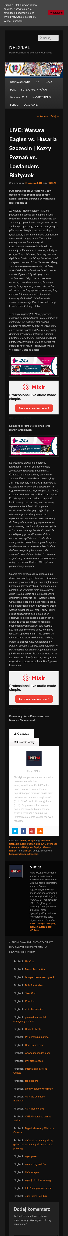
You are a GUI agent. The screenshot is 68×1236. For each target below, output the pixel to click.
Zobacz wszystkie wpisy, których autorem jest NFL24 (43, 927)
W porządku (56, 12)
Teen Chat (30, 993)
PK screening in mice (37, 1037)
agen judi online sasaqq (38, 1180)
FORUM (14, 104)
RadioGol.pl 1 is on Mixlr (20, 708)
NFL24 (52, 183)
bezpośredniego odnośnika (23, 854)
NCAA (49, 82)
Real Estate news (34, 1045)
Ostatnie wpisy (25, 742)
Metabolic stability (35, 969)
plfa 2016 (41, 843)
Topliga (31, 840)
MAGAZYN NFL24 (41, 97)
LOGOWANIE (31, 104)
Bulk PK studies (34, 985)
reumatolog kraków (35, 1164)
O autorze (22, 733)
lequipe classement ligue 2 (39, 977)
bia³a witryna (32, 1172)
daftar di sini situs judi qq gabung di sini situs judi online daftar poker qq (33, 1144)
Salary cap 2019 (18, 97)
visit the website (34, 1009)
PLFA (13, 89)
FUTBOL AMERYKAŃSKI (34, 89)
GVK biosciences (34, 1108)
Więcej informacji (13, 21)
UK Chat (29, 961)
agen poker (31, 1156)
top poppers (31, 1080)
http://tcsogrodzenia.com (38, 1188)
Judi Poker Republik (36, 1196)
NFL (38, 82)
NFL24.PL (19, 47)
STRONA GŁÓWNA (20, 82)
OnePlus (30, 1001)
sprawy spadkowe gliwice (39, 1088)
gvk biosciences (34, 1060)
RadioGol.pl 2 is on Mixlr (20, 418)
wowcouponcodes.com (37, 1053)
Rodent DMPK (33, 1029)
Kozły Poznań (27, 843)
